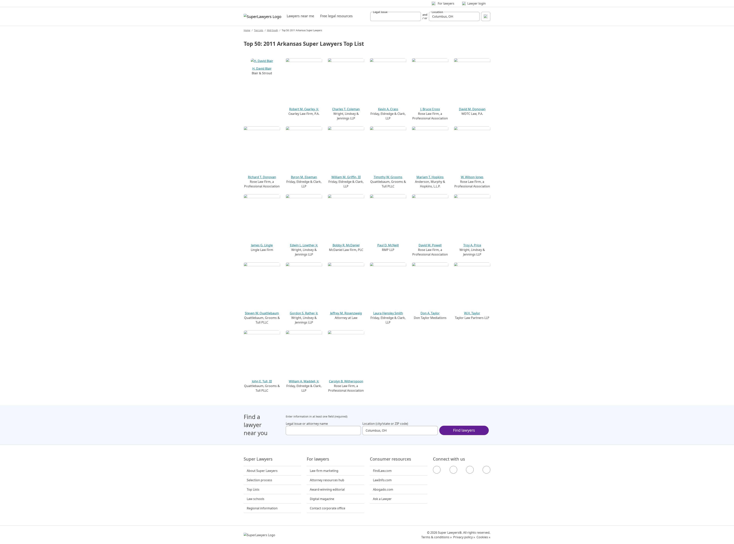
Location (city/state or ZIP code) (385, 423)
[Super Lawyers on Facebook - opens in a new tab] (437, 470)
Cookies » (483, 537)
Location (437, 12)
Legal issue (380, 12)
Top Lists (258, 30)
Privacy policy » (464, 537)
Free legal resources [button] (336, 16)
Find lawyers (464, 430)
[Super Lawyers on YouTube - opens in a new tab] (470, 470)
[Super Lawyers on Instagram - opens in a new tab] (453, 470)
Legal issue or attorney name (307, 423)
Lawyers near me (300, 16)
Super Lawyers (258, 459)
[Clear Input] (416, 16)
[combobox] (395, 16)
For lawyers (318, 459)
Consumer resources (390, 459)
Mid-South (272, 30)
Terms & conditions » (436, 537)
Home (247, 30)
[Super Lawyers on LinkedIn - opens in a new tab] (486, 470)
